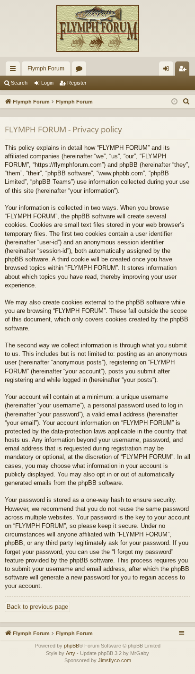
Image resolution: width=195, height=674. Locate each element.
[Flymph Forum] (97, 28)
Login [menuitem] (168, 70)
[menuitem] (186, 101)
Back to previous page (37, 606)
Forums (81, 70)
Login (47, 83)
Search (19, 83)
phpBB (71, 645)
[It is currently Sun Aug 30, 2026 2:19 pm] (174, 101)
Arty (70, 653)
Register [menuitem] (184, 70)
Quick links (14, 70)
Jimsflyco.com (114, 660)
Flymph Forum (45, 68)
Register (77, 83)
